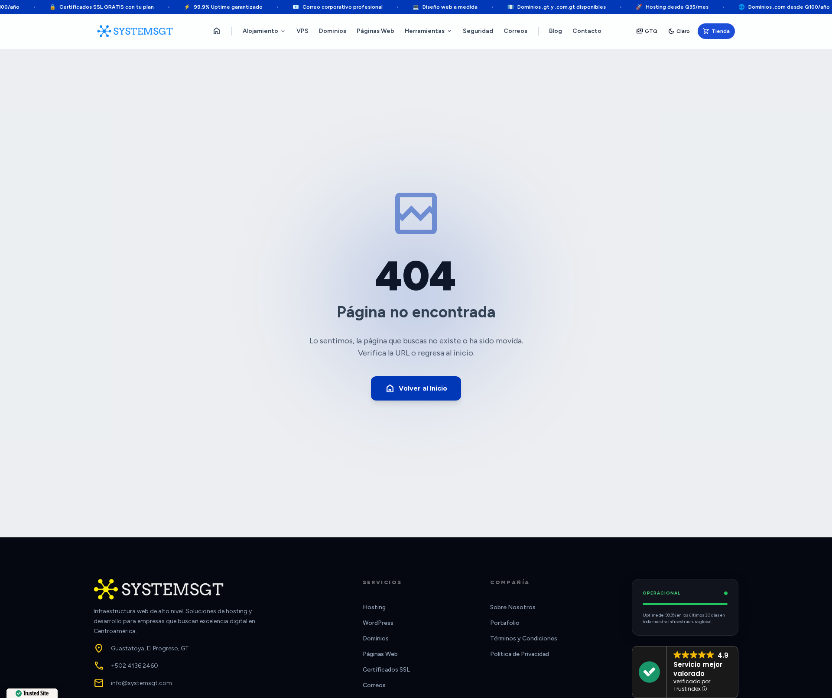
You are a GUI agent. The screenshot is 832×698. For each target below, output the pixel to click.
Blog (555, 31)
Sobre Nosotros (513, 607)
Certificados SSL (386, 669)
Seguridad (478, 31)
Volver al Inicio (416, 388)
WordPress (378, 623)
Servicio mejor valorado (697, 669)
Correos (515, 31)
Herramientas (428, 31)
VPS (302, 31)
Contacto (586, 31)
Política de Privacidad (519, 654)
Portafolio (505, 623)
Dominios (332, 31)
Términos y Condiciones (523, 638)
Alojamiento (264, 31)
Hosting (374, 607)
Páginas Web (375, 31)
